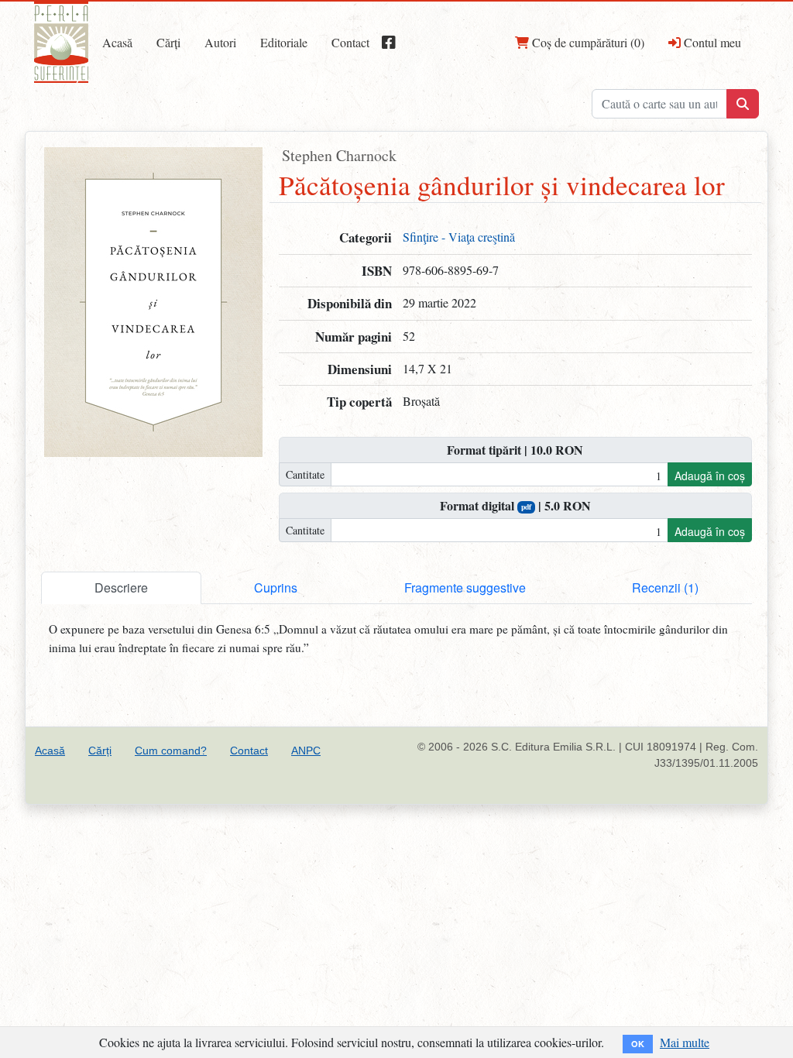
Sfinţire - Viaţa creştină (459, 236)
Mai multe (684, 1042)
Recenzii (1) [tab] (665, 587)
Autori (220, 42)
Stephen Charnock (339, 155)
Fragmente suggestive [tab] (465, 587)
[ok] (742, 104)
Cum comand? (171, 750)
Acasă (117, 42)
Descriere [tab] (121, 587)
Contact (350, 42)
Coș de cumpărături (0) (586, 42)
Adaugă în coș (710, 475)
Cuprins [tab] (275, 587)
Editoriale (283, 42)
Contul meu (711, 42)
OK (637, 1043)
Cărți (168, 42)
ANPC (306, 750)
